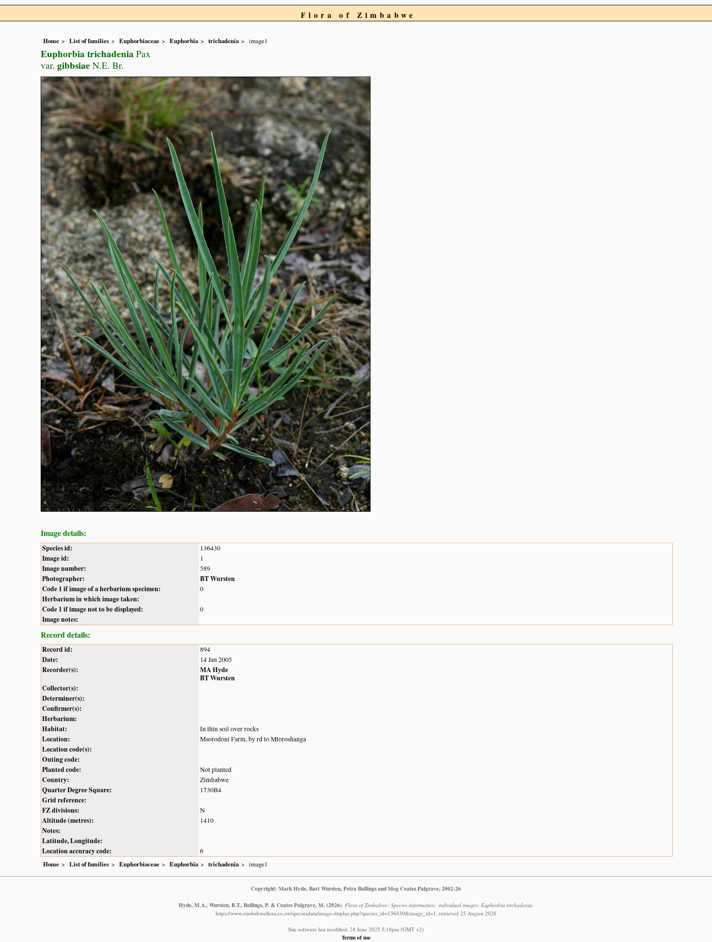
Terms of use (356, 937)
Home (51, 40)
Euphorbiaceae (139, 40)
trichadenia (223, 40)
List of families (89, 40)
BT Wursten (217, 578)
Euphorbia (184, 40)
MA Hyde (214, 670)
